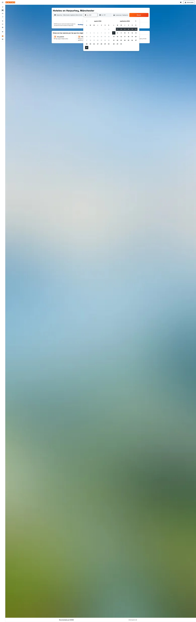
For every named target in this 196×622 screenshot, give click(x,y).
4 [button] (90, 33)
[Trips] (3, 31)
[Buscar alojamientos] (3, 10)
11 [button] (90, 36)
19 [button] (94, 40)
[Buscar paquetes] (3, 16)
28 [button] (101, 44)
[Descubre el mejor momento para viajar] (3, 27)
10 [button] (86, 36)
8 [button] (117, 33)
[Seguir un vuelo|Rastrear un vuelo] (3, 24)
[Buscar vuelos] (3, 7)
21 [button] (101, 40)
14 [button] (101, 36)
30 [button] (108, 44)
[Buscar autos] (3, 13)
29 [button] (105, 44)
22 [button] (105, 40)
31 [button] (86, 47)
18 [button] (90, 40)
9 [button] (108, 33)
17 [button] (86, 40)
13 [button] (97, 36)
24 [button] (86, 44)
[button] (2, 2)
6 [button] (97, 33)
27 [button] (97, 44)
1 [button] (117, 29)
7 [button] (101, 33)
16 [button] (108, 36)
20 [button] (97, 40)
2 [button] (108, 29)
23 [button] (108, 40)
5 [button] (132, 29)
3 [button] (86, 33)
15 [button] (105, 36)
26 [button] (94, 44)
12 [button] (94, 36)
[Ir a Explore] (3, 21)
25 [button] (90, 44)
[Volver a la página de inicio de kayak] (10, 2)
